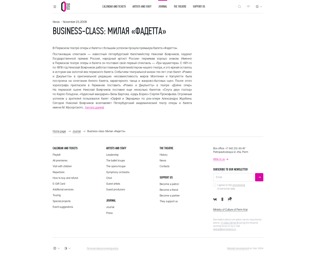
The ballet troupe (115, 160)
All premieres (60, 160)
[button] (55, 6)
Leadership (112, 154)
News (56, 22)
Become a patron (169, 184)
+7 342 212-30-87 (235, 148)
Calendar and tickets (65, 148)
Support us (199, 6)
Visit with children (62, 166)
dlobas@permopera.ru (224, 229)
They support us (169, 201)
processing (239, 185)
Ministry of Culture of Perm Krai (230, 209)
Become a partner (170, 195)
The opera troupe (116, 166)
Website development (238, 248)
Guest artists (113, 183)
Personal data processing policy (102, 248)
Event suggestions (63, 206)
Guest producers (115, 189)
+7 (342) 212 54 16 (229, 222)
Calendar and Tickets (114, 6)
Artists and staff (116, 148)
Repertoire (59, 172)
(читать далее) (94, 107)
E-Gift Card (59, 183)
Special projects (62, 201)
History (164, 154)
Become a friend (169, 189)
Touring (57, 195)
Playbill (56, 154)
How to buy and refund (65, 178)
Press (109, 213)
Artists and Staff (142, 6)
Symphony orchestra (117, 172)
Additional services (63, 189)
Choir (109, 178)
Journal (162, 6)
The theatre (166, 148)
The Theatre (180, 6)
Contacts (165, 166)
